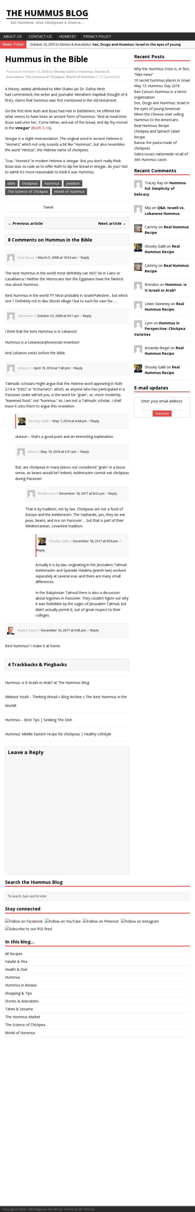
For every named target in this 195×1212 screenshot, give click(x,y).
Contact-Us (40, 36)
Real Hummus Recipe (151, 125)
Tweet (48, 207)
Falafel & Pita (16, 961)
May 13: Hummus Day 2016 (157, 85)
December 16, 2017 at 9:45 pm (63, 630)
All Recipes (14, 953)
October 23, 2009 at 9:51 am (58, 316)
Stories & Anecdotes (22, 1001)
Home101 (67, 36)
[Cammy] (138, 229)
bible (11, 183)
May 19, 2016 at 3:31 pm (58, 451)
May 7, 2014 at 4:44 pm (70, 421)
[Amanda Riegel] (138, 350)
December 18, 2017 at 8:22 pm (81, 493)
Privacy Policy (97, 36)
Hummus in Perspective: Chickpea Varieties (159, 329)
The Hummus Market (22, 1016)
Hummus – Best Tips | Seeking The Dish (38, 719)
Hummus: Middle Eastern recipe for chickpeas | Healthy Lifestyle (58, 734)
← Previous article (25, 223)
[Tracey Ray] (138, 185)
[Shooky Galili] (138, 248)
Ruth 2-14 (41, 127)
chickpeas (30, 183)
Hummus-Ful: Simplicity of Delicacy (160, 188)
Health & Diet (16, 969)
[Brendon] (138, 287)
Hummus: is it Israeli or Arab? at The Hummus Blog (47, 682)
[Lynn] (138, 325)
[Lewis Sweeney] (138, 306)
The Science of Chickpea (44, 76)
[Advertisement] (25, 1118)
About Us (13, 36)
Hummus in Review (21, 985)
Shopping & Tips (18, 993)
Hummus (86, 71)
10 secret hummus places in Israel (162, 80)
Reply (85, 257)
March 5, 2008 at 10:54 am (57, 257)
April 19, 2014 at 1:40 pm (52, 368)
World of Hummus (80, 76)
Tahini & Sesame (19, 1008)
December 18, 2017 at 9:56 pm (95, 541)
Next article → (112, 223)
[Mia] (138, 210)
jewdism (73, 183)
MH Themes (86, 1209)
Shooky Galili (64, 71)
